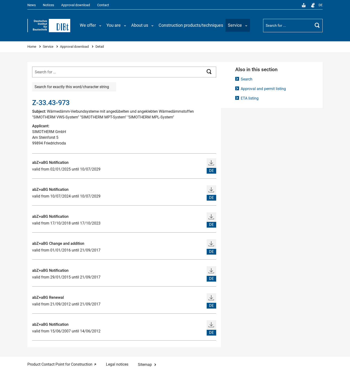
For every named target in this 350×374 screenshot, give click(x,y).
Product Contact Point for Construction (59, 364)
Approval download (75, 5)
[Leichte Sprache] (303, 5)
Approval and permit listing (263, 88)
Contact (103, 5)
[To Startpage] (48, 25)
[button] (90, 25)
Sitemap (145, 364)
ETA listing (250, 98)
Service (48, 47)
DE (321, 5)
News (31, 5)
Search (246, 79)
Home (32, 47)
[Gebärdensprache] (313, 5)
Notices (48, 5)
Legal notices (117, 364)
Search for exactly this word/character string (72, 87)
